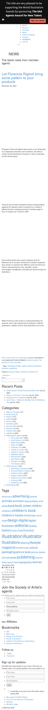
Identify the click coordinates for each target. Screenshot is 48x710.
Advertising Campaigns (19, 468)
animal (33, 496)
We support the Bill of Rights (16, 697)
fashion (7, 530)
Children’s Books (17, 473)
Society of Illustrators (14, 643)
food (20, 530)
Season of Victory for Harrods (17, 395)
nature (33, 547)
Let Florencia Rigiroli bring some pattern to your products (22, 77)
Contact (25, 37)
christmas (29, 515)
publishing (13, 368)
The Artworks (16, 464)
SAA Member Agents (14, 435)
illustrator (5, 368)
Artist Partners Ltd (17, 440)
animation (18, 501)
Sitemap (9, 702)
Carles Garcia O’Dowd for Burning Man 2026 (22, 390)
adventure (7, 496)
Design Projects (17, 475)
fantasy (33, 526)
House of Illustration (13, 638)
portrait (5, 557)
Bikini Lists (10, 634)
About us (25, 27)
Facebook (10, 656)
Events (8, 421)
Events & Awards (28, 35)
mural (19, 547)
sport (10, 562)
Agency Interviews (13, 412)
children (36, 505)
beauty (28, 501)
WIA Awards (10, 485)
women (37, 562)
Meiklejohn (15, 454)
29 (6, 579)
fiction (15, 530)
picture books (38, 552)
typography (25, 562)
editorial (30, 366)
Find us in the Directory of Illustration (19, 699)
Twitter (9, 653)
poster (13, 557)
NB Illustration (16, 456)
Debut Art (14, 445)
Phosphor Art (33, 372)
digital (24, 366)
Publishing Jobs (17, 482)
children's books (12, 515)
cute (4, 520)
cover (39, 515)
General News (14, 372)
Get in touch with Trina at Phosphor (15, 357)
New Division (16, 459)
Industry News (11, 431)
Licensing (14, 480)
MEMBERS (26, 39)
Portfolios (25, 30)
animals (7, 500)
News (24, 32)
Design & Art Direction (14, 636)
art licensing (10, 414)
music (26, 547)
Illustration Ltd (16, 447)
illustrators (11, 542)
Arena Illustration (17, 438)
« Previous (6, 375)
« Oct (4, 581)
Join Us (25, 42)
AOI (7, 631)
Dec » (9, 581)
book (11, 505)
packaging (8, 552)
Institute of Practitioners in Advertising (20, 641)
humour (29, 530)
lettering (24, 542)
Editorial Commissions (19, 478)
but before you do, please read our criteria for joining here (23, 595)
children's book (24, 510)
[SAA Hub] (8, 30)
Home (24, 25)
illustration (37, 366)
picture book (23, 552)
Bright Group (16, 442)
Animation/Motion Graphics (21, 471)
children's (7, 510)
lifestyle (35, 542)
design (18, 366)
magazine (8, 547)
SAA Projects (11, 466)
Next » (4, 377)
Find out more (38, 20)
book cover (23, 505)
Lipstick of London (17, 449)
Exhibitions (10, 424)
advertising (11, 366)
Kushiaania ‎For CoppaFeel (16, 397)
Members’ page (12, 704)
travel (16, 562)
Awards (9, 416)
